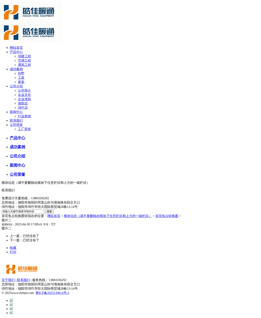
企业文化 (24, 94)
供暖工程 (24, 56)
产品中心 (16, 52)
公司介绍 (16, 86)
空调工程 (24, 60)
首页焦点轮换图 (166, 216)
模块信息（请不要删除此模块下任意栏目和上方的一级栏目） (108, 216)
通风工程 (24, 64)
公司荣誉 (16, 124)
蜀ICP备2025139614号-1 (52, 293)
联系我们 (16, 120)
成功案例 (16, 69)
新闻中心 (16, 112)
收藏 (13, 247)
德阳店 (23, 103)
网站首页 (16, 47)
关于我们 (8, 280)
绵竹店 (23, 107)
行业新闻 (24, 116)
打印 (13, 252)
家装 (21, 82)
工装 (21, 77)
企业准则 (24, 99)
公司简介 (24, 90)
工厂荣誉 (24, 129)
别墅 (21, 73)
